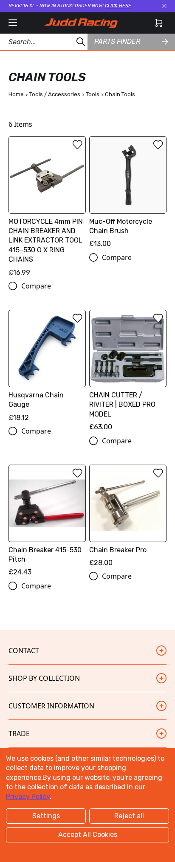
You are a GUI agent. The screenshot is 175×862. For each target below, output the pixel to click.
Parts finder (117, 41)
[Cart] (159, 23)
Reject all (129, 816)
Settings (46, 816)
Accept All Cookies (87, 835)
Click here (118, 6)
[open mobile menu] (12, 23)
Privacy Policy (28, 797)
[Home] (81, 23)
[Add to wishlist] (77, 144)
